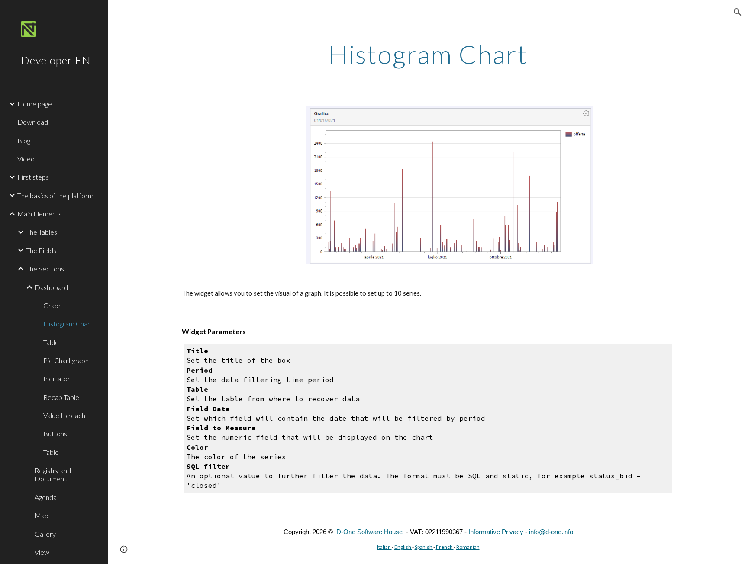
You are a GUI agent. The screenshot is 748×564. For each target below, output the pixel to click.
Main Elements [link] (39, 213)
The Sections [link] (45, 268)
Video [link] (26, 159)
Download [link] (32, 122)
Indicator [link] (56, 378)
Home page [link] (34, 104)
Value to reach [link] (64, 415)
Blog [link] (23, 140)
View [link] (42, 552)
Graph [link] (52, 305)
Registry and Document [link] (53, 474)
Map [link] (41, 515)
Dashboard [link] (51, 287)
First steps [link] (33, 177)
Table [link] (51, 342)
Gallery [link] (45, 534)
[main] (428, 54)
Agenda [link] (46, 497)
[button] (737, 12)
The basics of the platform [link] (55, 195)
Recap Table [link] (61, 397)
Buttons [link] (55, 433)
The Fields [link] (41, 250)
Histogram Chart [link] (68, 323)
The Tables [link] (41, 232)
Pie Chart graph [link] (66, 360)
